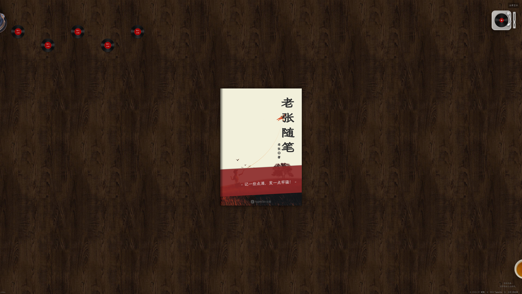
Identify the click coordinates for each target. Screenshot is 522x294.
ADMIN (3, 292)
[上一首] (16, 41)
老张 (483, 292)
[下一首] (20, 41)
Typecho (498, 292)
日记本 (515, 292)
